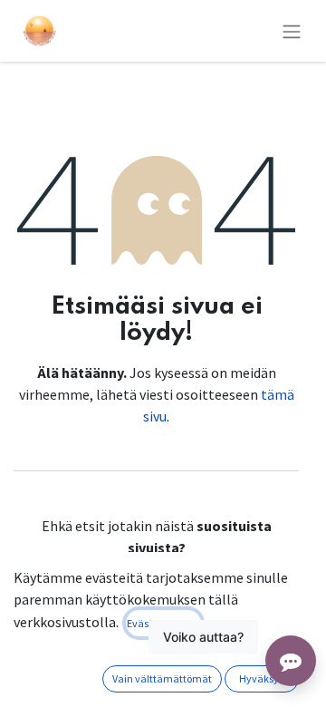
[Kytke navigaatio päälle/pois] (291, 31)
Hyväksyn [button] (262, 678)
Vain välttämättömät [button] (162, 678)
